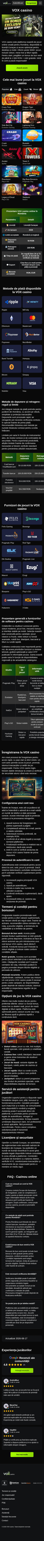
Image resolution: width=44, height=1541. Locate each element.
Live (16, 89)
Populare (5, 89)
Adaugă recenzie (22, 1370)
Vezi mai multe (22, 1454)
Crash (26, 89)
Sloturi (35, 89)
